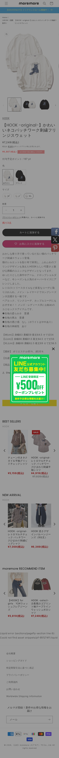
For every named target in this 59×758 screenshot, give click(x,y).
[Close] (53, 349)
